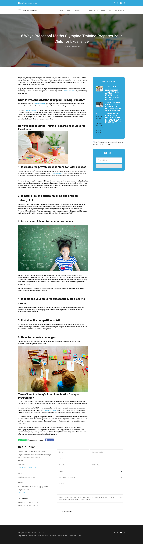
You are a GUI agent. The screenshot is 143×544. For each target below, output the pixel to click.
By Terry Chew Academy (72, 46)
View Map (21, 493)
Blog (103, 10)
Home (61, 10)
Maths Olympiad (50, 410)
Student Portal (43, 536)
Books (24, 536)
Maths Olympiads (40, 104)
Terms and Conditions (56, 536)
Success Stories (92, 10)
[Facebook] (35, 440)
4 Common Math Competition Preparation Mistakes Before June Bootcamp (113, 106)
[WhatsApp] (22, 440)
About (68, 10)
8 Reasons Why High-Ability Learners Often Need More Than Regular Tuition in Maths (113, 118)
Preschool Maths (69, 91)
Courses (78, 10)
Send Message (67, 512)
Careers (30, 536)
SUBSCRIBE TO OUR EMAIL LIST (109, 166)
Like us (50, 440)
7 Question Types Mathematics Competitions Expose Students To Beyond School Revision (112, 93)
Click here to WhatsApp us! (27, 467)
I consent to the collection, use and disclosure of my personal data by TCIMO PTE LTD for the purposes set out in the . (90, 498)
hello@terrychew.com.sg (28, 3)
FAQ (109, 10)
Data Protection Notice (82, 500)
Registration (120, 10)
